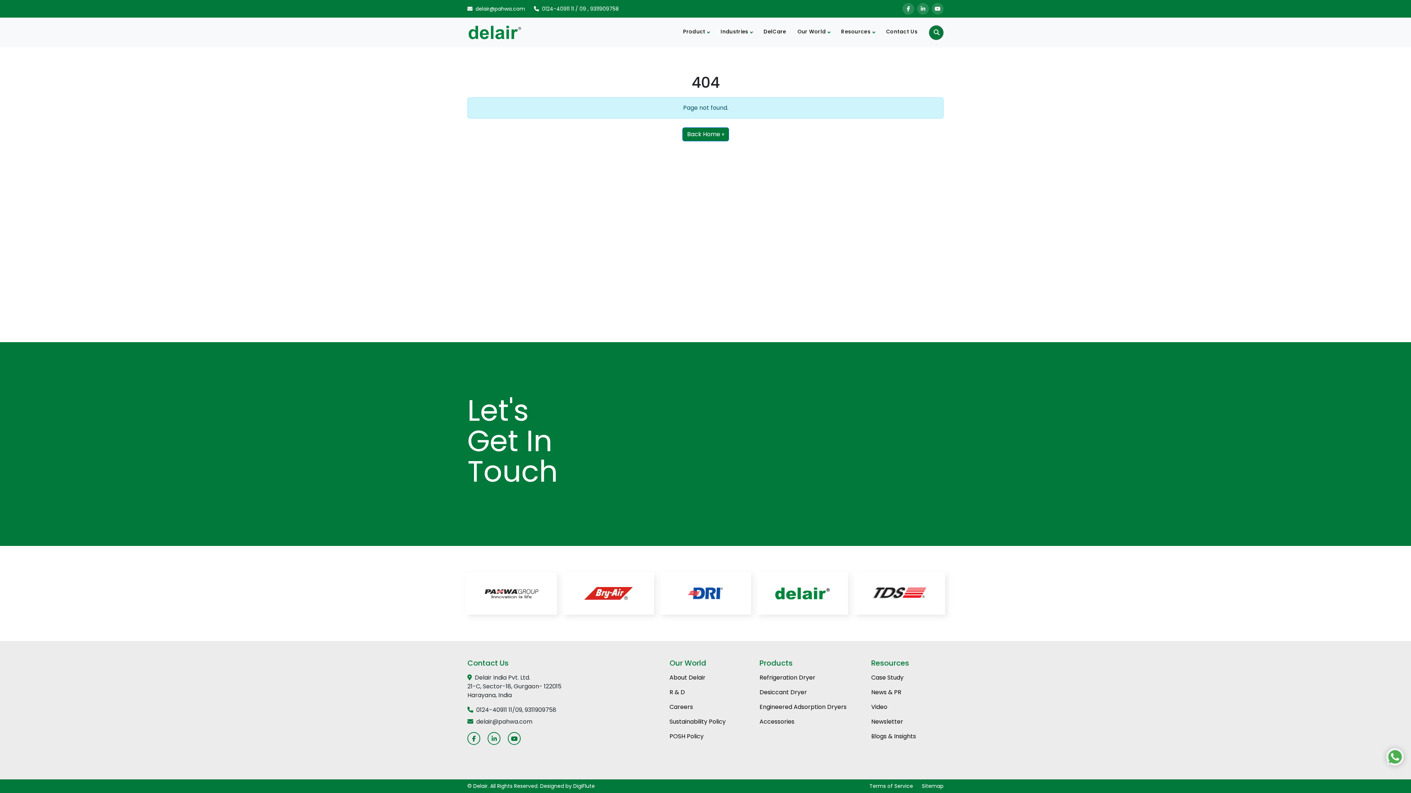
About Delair (687, 677)
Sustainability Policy (697, 721)
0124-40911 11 (558, 8)
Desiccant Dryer (783, 692)
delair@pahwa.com (500, 8)
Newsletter (887, 721)
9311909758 (604, 8)
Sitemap (933, 786)
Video (879, 707)
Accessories (777, 721)
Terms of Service (891, 786)
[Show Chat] (1395, 756)
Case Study (887, 677)
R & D (677, 692)
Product (694, 31)
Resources (855, 31)
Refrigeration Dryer (787, 677)
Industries (734, 31)
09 (582, 8)
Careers (681, 707)
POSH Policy (686, 736)
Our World (811, 31)
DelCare (775, 31)
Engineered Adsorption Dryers (803, 707)
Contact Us (902, 31)
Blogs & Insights (893, 736)
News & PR (886, 692)
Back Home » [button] (705, 134)
